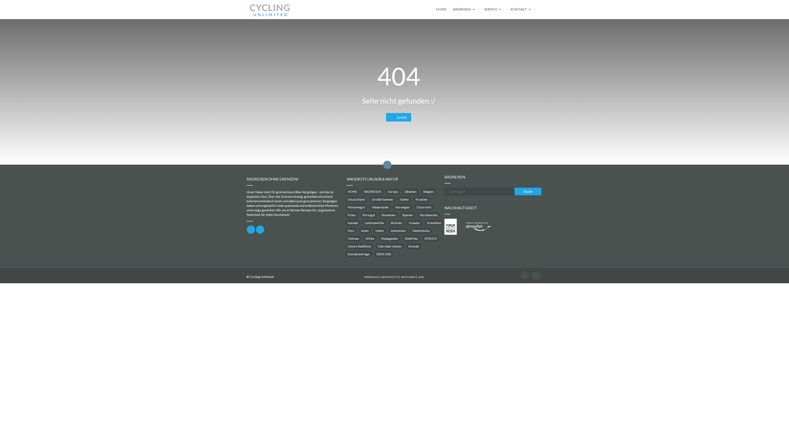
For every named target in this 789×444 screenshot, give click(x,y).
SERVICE (490, 9)
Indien (379, 230)
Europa (393, 191)
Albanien (410, 191)
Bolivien (396, 223)
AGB (421, 277)
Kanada (353, 223)
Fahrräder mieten (389, 246)
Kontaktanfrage (359, 254)
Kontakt (519, 9)
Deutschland (356, 199)
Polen (352, 215)
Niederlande (380, 207)
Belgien (428, 191)
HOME (441, 9)
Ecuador (414, 223)
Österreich (423, 207)
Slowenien (389, 215)
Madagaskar (389, 238)
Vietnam (353, 238)
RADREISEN (462, 9)
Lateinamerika (374, 223)
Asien (365, 230)
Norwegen (402, 207)
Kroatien (421, 199)
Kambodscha (421, 230)
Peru (351, 230)
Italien (404, 199)
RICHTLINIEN (408, 277)
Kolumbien (434, 223)
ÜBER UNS (383, 254)
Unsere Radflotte (359, 246)
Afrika (370, 238)
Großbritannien (382, 199)
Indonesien (398, 230)
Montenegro (356, 207)
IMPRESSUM (371, 277)
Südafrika (411, 238)
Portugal (368, 215)
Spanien (407, 215)
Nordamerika (428, 215)
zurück (401, 117)
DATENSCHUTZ (389, 277)
